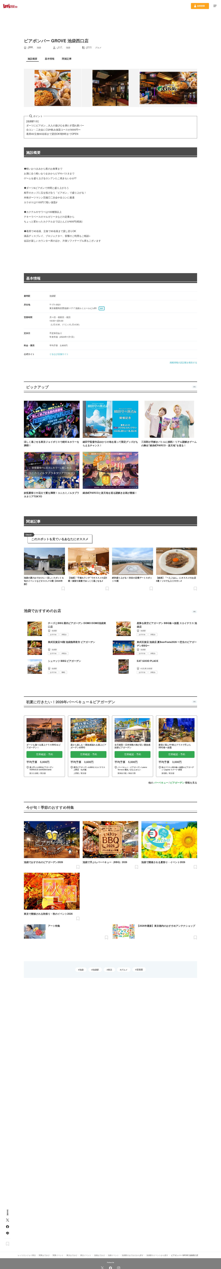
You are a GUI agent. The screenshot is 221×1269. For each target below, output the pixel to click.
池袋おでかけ (99, 1255)
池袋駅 (96, 969)
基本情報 (33, 278)
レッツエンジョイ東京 (27, 1255)
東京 (110, 969)
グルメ (124, 969)
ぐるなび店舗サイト (58, 354)
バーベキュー (161, 782)
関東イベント (58, 1255)
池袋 (81, 969)
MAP (101, 308)
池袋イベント (113, 1255)
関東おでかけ (44, 1255)
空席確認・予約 (44, 754)
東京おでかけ (71, 1255)
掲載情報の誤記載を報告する (183, 362)
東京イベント (85, 1255)
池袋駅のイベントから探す (157, 1255)
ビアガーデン (177, 782)
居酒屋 (140, 969)
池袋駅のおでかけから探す (132, 1255)
